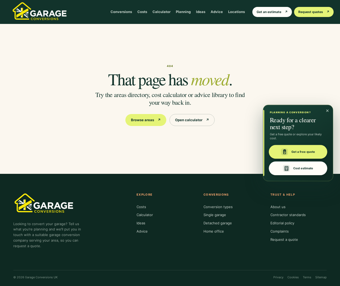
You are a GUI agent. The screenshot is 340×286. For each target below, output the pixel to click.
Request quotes (313, 12)
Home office (213, 231)
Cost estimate (303, 168)
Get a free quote (303, 152)
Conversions (121, 12)
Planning (183, 12)
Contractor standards (288, 215)
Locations (236, 12)
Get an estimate (272, 12)
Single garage (214, 215)
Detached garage (217, 223)
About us (278, 207)
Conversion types (218, 207)
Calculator (161, 12)
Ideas (200, 12)
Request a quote (284, 239)
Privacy (278, 277)
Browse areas (146, 120)
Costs (142, 12)
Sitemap (321, 277)
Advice (217, 12)
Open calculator (192, 120)
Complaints (279, 231)
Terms (307, 277)
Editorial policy (282, 223)
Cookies (293, 277)
